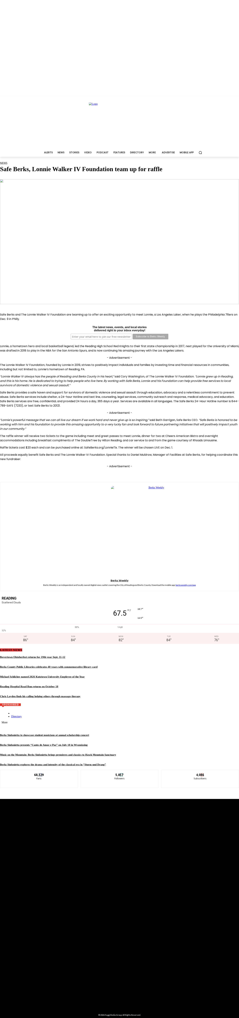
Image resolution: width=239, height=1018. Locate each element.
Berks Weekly (119, 580)
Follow (119, 772)
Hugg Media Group (113, 1015)
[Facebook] (94, 473)
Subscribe (200, 772)
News (3, 163)
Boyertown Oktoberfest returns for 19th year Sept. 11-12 (32, 657)
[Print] (158, 473)
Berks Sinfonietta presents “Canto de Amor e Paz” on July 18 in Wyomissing (44, 745)
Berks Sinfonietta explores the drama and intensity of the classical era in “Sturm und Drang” (53, 764)
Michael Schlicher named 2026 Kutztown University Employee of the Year (42, 676)
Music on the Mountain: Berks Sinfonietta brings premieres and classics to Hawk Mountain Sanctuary (58, 754)
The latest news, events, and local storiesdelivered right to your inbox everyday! (119, 329)
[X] (107, 473)
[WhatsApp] (120, 473)
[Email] (146, 473)
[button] (200, 152)
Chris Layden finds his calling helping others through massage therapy (40, 696)
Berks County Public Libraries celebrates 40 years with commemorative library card (48, 666)
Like (39, 772)
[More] (171, 473)
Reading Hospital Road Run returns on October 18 (29, 686)
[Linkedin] (133, 473)
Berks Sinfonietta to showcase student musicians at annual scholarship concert (44, 735)
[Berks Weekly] (119, 530)
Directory (16, 716)
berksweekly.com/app (186, 585)
